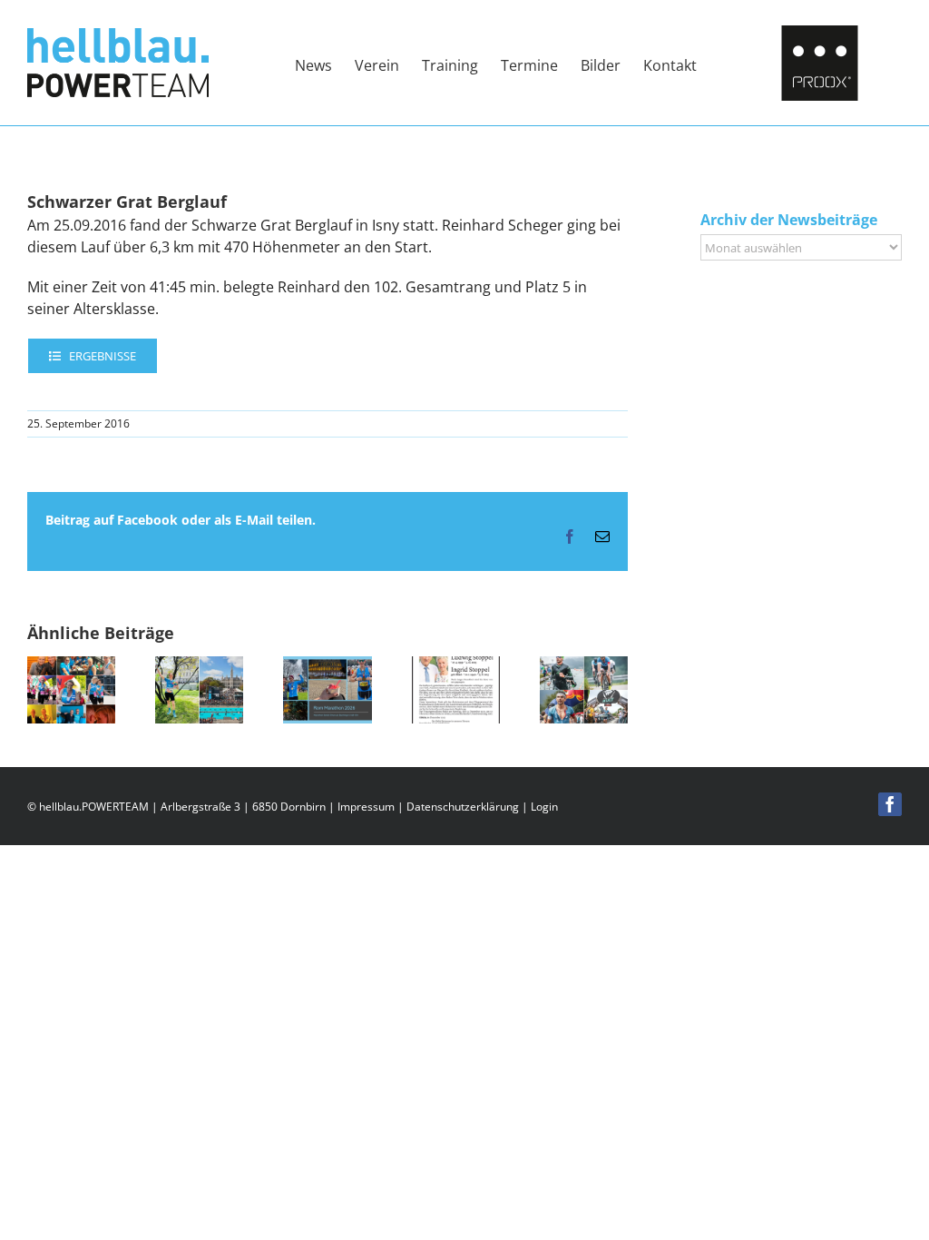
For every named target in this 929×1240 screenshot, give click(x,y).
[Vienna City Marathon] (199, 666)
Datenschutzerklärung (462, 806)
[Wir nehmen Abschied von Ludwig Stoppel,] (456, 666)
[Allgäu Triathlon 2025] (584, 666)
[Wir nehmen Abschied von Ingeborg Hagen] (71, 666)
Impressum (366, 806)
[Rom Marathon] (327, 666)
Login (544, 806)
